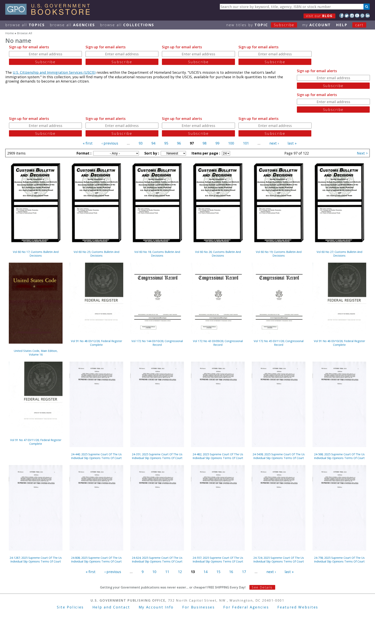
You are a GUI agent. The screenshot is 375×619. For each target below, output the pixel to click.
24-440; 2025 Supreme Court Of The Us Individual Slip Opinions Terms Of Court (96, 456)
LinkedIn (367, 15)
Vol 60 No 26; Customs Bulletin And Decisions (218, 253)
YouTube (357, 15)
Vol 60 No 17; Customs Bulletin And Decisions (36, 253)
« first (88, 143)
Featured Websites (297, 607)
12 (180, 571)
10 (154, 571)
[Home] (49, 13)
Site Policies (70, 607)
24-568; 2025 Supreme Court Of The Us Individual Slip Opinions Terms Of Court (339, 456)
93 (141, 143)
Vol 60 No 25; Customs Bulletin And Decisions (96, 253)
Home (9, 33)
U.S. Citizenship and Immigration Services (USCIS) (54, 72)
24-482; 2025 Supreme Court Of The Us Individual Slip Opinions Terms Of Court (218, 456)
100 (231, 143)
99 (217, 143)
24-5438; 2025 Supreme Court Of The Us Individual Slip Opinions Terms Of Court (279, 456)
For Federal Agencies (246, 607)
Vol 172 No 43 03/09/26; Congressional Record (218, 343)
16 (231, 571)
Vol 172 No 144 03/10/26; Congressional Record (157, 343)
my (316, 24)
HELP (341, 24)
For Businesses (198, 607)
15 (218, 571)
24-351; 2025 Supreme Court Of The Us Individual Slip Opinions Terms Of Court (157, 456)
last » (292, 143)
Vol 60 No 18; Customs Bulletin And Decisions (157, 253)
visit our (319, 16)
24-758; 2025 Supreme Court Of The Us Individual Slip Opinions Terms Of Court (339, 559)
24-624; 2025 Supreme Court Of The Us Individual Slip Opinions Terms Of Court (157, 559)
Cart (359, 24)
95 (166, 143)
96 (179, 143)
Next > (362, 153)
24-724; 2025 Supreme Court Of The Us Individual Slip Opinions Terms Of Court (278, 559)
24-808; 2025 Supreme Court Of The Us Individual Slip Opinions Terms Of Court (96, 559)
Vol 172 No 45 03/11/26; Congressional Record (279, 343)
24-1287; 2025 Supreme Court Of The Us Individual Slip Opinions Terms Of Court (36, 559)
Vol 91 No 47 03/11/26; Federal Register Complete (35, 442)
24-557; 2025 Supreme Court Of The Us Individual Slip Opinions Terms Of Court (218, 559)
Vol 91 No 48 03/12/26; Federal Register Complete (96, 343)
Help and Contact (111, 607)
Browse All (25, 24)
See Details (262, 587)
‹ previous (110, 143)
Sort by (151, 153)
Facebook (341, 15)
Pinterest (362, 15)
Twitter (347, 15)
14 (205, 571)
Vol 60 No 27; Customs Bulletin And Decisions (339, 253)
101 (246, 143)
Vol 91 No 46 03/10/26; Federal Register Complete (339, 343)
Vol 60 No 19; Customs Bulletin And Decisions (279, 253)
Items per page (205, 153)
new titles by (260, 24)
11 (167, 571)
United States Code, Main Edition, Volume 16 (36, 352)
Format (83, 153)
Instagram (352, 15)
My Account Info (156, 607)
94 (153, 143)
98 (204, 143)
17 (244, 571)
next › (274, 143)
